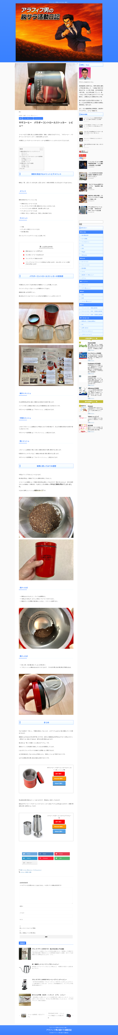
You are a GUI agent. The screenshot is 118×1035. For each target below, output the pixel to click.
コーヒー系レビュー (28, 870)
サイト (21, 919)
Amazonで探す (58, 778)
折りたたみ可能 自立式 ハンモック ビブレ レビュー (49, 995)
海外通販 (84, 232)
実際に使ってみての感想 (27, 163)
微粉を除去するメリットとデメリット (30, 151)
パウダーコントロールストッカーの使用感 (31, 156)
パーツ (83, 271)
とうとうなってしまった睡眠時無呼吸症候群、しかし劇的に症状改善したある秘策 (95, 163)
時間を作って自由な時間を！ (89, 321)
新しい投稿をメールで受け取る (27, 933)
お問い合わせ (85, 327)
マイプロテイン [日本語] (94, 353)
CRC (83, 248)
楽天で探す (59, 773)
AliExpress (84, 255)
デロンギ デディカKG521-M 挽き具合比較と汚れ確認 (48, 949)
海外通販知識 (85, 235)
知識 (30, 872)
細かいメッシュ (27, 158)
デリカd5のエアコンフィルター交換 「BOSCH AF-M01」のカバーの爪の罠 (95, 208)
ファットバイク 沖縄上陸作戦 (89, 308)
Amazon (90, 406)
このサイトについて (87, 334)
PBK (83, 245)
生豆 (83, 298)
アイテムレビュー (37, 870)
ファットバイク (85, 265)
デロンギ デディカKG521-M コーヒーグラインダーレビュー (49, 979)
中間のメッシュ (27, 160)
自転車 (83, 258)
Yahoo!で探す (58, 783)
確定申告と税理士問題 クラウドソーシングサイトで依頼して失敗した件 (95, 197)
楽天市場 (90, 425)
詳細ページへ (91, 350)
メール (22, 912)
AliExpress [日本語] (93, 388)
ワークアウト (85, 281)
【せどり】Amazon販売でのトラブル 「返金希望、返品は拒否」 (95, 186)
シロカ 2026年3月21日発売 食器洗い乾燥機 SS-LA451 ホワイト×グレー (95, 174)
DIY (82, 324)
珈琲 (21, 870)
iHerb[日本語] (92, 343)
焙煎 (83, 294)
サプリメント (85, 284)
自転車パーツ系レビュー (88, 275)
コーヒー (23, 872)
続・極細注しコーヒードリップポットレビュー (45, 964)
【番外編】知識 (85, 318)
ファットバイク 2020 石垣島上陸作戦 (92, 314)
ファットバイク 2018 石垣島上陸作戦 (92, 311)
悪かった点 (26, 166)
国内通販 (84, 268)
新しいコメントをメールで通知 (27, 928)
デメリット (26, 154)
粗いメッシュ (27, 161)
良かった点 (26, 165)
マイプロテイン (85, 242)
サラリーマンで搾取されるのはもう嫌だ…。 (59, 1027)
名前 (21, 906)
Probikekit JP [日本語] (94, 363)
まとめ (22, 168)
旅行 (83, 304)
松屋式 (26, 872)
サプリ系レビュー (86, 288)
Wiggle (83, 251)
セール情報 (84, 238)
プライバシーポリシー (87, 331)
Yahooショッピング (93, 416)
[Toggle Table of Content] (40, 149)
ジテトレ (84, 278)
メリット (25, 153)
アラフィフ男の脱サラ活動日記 (59, 1030)
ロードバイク (85, 261)
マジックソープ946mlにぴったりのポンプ (93, 138)
